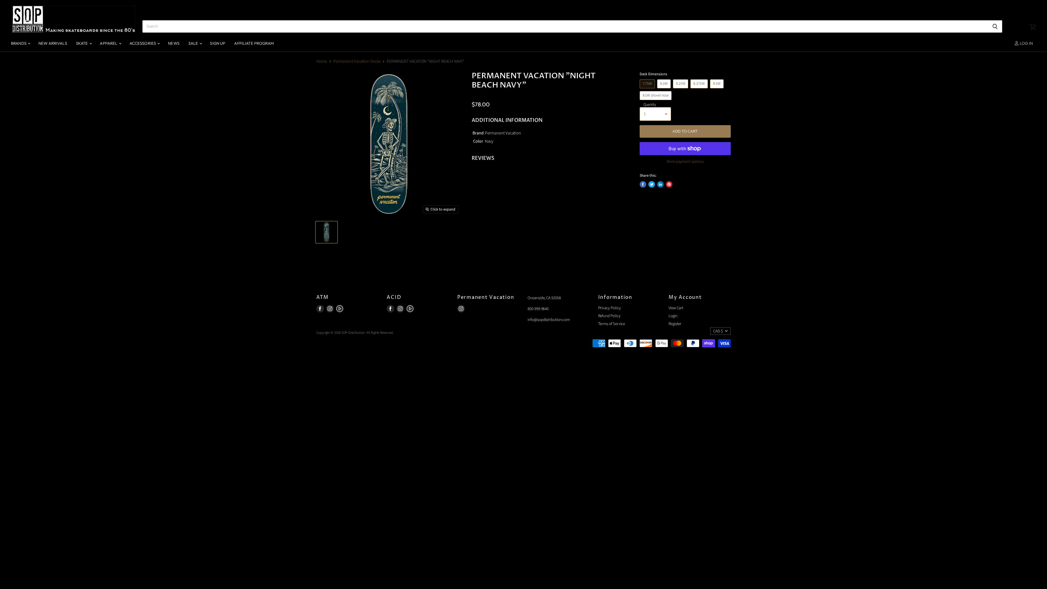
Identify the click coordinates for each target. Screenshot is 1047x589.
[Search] (995, 26)
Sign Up (217, 43)
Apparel (109, 43)
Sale (193, 43)
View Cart (676, 308)
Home (321, 61)
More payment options (685, 161)
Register (675, 324)
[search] (565, 26)
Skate (82, 43)
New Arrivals (52, 43)
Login (673, 316)
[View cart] (1033, 19)
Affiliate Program (254, 43)
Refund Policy (609, 316)
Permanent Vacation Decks (357, 61)
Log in (1026, 43)
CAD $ (718, 331)
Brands (19, 43)
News (173, 43)
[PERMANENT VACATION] (326, 232)
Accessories (143, 43)
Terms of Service (611, 324)
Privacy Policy (609, 308)
